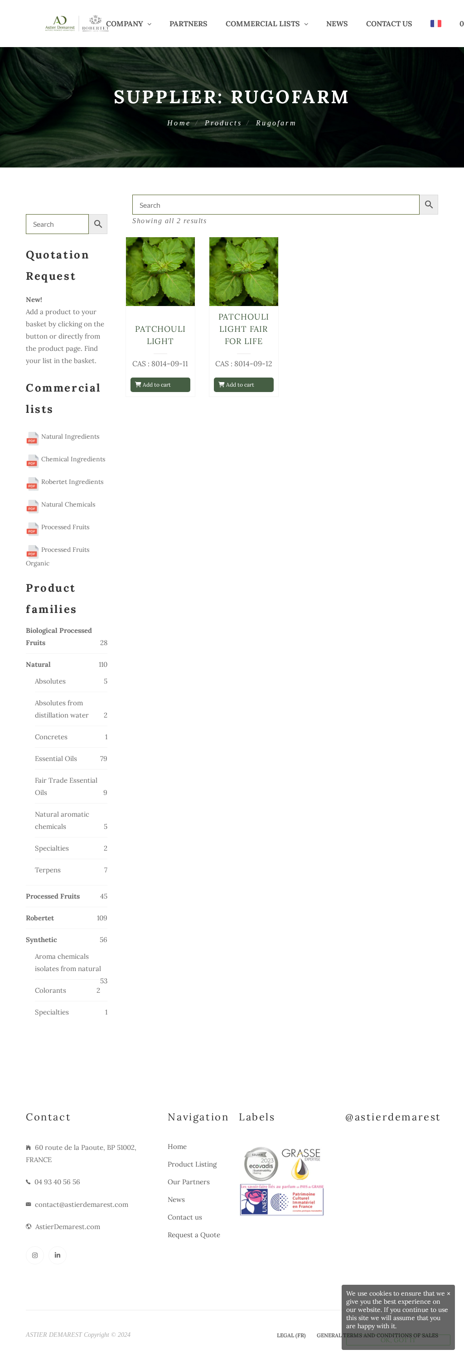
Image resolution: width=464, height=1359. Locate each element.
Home (179, 123)
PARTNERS (188, 23)
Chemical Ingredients (72, 459)
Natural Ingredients (69, 436)
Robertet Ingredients (71, 482)
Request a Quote (194, 1234)
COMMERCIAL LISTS (263, 23)
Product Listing (192, 1164)
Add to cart (156, 384)
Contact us (389, 23)
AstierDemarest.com (67, 1226)
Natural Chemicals (67, 504)
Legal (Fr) (291, 1335)
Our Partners (189, 1181)
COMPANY (124, 23)
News (337, 23)
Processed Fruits (64, 527)
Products (223, 123)
